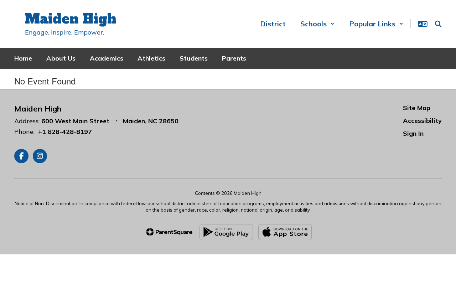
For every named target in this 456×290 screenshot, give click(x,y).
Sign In (413, 133)
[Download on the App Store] (285, 232)
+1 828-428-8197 (65, 132)
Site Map (416, 108)
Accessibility (422, 120)
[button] (317, 23)
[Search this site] (438, 23)
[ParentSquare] (169, 232)
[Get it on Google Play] (226, 232)
